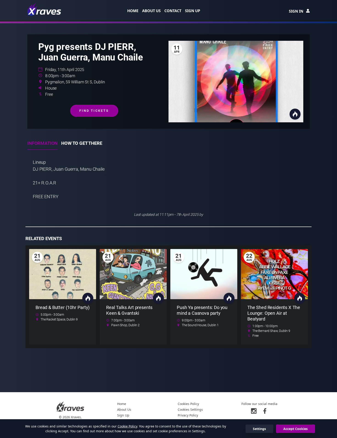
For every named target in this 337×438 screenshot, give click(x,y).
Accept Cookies (295, 429)
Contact (172, 10)
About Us (151, 10)
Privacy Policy (188, 415)
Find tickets (94, 110)
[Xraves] (44, 9)
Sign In (296, 11)
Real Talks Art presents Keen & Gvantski (129, 310)
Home (132, 10)
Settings (259, 429)
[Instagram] (254, 411)
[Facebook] (265, 411)
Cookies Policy (188, 404)
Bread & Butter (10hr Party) (63, 307)
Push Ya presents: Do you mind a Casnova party (202, 310)
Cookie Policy (127, 426)
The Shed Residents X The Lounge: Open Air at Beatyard (273, 313)
